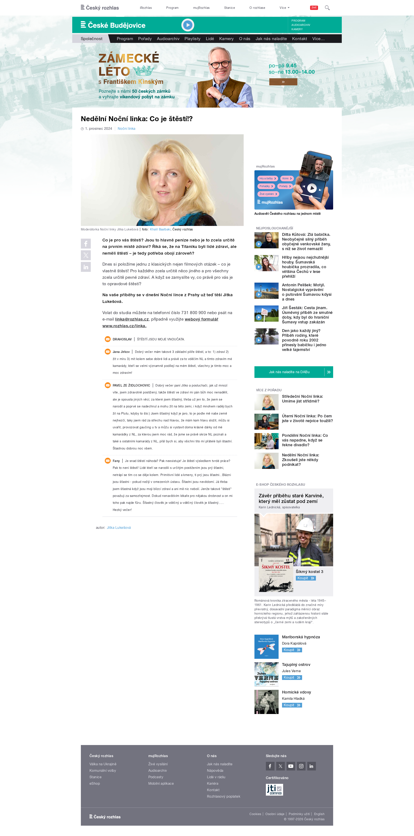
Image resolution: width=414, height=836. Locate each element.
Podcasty (155, 777)
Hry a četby (266, 178)
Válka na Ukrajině (102, 764)
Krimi (285, 178)
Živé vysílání (267, 194)
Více (318, 38)
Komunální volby (102, 771)
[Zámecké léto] (207, 75)
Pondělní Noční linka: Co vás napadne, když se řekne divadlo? (305, 440)
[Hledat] (327, 8)
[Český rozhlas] (100, 8)
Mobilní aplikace (161, 783)
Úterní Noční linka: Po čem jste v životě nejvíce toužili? (307, 418)
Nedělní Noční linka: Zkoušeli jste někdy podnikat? (300, 460)
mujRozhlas (201, 7)
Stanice (229, 7)
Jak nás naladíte (271, 38)
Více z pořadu (269, 390)
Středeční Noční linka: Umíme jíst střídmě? (302, 398)
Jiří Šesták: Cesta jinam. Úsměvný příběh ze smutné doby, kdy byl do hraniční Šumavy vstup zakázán (307, 314)
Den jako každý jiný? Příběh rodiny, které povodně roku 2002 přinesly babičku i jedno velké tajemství (304, 340)
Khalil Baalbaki (160, 229)
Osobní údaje (275, 814)
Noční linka (126, 129)
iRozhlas (146, 7)
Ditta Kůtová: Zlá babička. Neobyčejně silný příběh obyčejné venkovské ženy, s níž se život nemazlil (306, 241)
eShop (94, 783)
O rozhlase (257, 7)
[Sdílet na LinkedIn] (86, 267)
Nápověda (215, 771)
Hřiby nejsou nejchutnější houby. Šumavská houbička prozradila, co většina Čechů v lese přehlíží (305, 267)
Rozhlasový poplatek (223, 796)
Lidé (210, 38)
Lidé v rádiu (216, 777)
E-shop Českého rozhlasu (280, 485)
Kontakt (299, 38)
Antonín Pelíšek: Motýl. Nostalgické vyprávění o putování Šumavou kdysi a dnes (307, 292)
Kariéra (212, 783)
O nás (245, 38)
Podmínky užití (299, 814)
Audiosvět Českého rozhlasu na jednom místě (287, 213)
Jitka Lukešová (119, 528)
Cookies (255, 814)
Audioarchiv (301, 25)
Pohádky (265, 186)
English (319, 814)
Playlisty (193, 38)
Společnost (92, 38)
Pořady (145, 38)
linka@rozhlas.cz (132, 319)
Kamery (297, 29)
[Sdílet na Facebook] (86, 244)
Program (172, 7)
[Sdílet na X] (86, 255)
